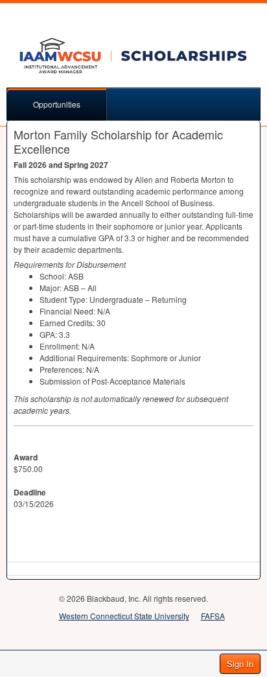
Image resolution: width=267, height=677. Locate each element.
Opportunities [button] (56, 104)
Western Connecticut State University (124, 615)
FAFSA (213, 615)
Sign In (240, 664)
